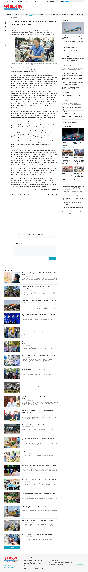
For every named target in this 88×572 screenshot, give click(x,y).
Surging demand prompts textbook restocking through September (70, 121)
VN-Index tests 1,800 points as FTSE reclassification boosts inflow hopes (40, 273)
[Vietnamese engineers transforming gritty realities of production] (12, 484)
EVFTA (19, 234)
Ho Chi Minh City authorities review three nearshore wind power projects (39, 438)
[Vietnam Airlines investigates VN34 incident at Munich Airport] (73, 28)
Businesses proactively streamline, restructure (34, 328)
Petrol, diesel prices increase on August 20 (33, 369)
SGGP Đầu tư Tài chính (38, 1)
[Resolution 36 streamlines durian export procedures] (12, 456)
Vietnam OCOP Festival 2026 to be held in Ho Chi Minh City (37, 520)
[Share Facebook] (5, 26)
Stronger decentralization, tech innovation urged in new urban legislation (72, 83)
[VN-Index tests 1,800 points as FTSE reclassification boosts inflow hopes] (12, 277)
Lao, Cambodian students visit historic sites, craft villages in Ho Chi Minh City (66, 160)
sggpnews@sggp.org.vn (9, 567)
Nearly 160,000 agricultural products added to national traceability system (36, 287)
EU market (36, 237)
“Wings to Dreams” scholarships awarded (71, 96)
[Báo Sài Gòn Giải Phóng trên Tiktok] (62, 1)
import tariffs (43, 237)
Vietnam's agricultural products (25, 237)
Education (40, 14)
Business (31, 14)
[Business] (5, 49)
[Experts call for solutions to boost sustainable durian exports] (12, 387)
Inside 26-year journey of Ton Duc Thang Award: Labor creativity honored (73, 42)
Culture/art (52, 14)
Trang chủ (5, 14)
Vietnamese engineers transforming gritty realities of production (39, 479)
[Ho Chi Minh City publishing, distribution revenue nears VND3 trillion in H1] (79, 169)
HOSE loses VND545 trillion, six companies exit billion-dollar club (39, 465)
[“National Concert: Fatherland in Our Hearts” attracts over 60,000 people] (73, 134)
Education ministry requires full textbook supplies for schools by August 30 (72, 108)
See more (11, 548)
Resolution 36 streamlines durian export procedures (36, 452)
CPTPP (28, 234)
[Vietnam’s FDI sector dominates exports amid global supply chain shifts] (12, 318)
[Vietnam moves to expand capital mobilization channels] (12, 539)
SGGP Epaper (52, 1)
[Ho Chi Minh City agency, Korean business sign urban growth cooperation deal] (12, 415)
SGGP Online (20, 1)
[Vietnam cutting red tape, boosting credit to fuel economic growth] (12, 360)
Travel (76, 14)
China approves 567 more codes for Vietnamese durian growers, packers (39, 342)
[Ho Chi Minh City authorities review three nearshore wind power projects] (12, 442)
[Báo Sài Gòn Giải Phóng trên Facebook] (57, 1)
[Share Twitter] (5, 30)
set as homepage (80, 564)
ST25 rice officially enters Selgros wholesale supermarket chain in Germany (39, 494)
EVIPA (24, 234)
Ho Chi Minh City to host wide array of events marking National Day (73, 51)
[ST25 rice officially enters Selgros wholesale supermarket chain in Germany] (12, 497)
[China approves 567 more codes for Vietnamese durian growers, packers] (12, 346)
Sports (46, 14)
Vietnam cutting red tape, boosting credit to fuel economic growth (40, 355)
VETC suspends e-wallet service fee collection (34, 424)
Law (57, 14)
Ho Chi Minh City (16, 14)
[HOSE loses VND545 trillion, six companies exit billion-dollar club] (12, 470)
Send (53, 258)
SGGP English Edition (14, 8)
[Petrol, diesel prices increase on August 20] (12, 373)
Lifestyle (72, 14)
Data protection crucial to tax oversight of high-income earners (72, 212)
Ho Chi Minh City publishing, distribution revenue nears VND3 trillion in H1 (79, 176)
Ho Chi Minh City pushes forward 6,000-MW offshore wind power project (39, 397)
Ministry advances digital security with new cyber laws (72, 199)
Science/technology (63, 14)
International (24, 14)
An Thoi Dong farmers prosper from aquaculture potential (37, 507)
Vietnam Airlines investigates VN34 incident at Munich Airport (74, 37)
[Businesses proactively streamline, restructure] (12, 332)
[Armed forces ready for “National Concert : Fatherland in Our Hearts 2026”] (79, 152)
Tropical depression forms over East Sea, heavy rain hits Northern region (74, 46)
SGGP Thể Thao (28, 1)
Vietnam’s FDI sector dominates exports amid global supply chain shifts (39, 315)
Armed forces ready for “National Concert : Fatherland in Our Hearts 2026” (79, 160)
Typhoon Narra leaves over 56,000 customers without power (70, 88)
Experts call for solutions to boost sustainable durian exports (38, 383)
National (9, 14)
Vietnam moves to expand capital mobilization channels (37, 534)
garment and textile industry (38, 234)
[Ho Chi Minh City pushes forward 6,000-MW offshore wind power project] (12, 401)
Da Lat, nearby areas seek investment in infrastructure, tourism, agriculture (39, 301)
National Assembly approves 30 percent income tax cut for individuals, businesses (73, 60)
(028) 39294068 (7, 565)
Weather (81, 14)
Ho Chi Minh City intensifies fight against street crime (72, 203)
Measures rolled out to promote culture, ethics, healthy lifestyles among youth (67, 176)
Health (35, 14)
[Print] (5, 38)
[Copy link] (5, 42)
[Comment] (5, 46)
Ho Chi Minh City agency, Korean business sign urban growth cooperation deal (38, 411)
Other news (8, 270)
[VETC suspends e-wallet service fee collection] (12, 429)
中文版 (46, 1)
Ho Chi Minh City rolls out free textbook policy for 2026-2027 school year (73, 112)
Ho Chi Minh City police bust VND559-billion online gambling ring (72, 208)
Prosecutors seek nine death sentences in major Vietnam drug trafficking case (73, 187)
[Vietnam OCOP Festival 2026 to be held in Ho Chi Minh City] (12, 525)
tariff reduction (50, 237)
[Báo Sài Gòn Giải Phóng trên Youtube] (60, 1)
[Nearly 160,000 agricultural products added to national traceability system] (12, 291)
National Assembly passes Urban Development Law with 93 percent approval (72, 74)
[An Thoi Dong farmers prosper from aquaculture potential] (12, 511)
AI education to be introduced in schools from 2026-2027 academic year (72, 117)
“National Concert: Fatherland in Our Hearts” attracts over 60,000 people (72, 143)
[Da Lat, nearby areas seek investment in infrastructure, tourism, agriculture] (12, 305)
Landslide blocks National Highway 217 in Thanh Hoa (72, 79)
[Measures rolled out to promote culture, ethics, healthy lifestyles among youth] (67, 169)
